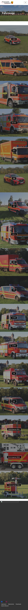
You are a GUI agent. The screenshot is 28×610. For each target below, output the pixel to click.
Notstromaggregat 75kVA (14, 484)
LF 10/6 (14, 317)
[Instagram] (6, 601)
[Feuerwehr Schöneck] (7, 2)
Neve (7, 608)
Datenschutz (11, 604)
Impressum (3, 604)
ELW (14, 66)
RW (14, 373)
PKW (14, 178)
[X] (4, 601)
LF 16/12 (14, 345)
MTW (14, 206)
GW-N (14, 150)
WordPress (19, 608)
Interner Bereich (5, 605)
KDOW (14, 39)
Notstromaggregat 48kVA (14, 429)
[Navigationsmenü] (25, 2)
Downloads (18, 604)
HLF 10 (14, 234)
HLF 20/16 (14, 122)
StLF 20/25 (14, 94)
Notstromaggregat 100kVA (14, 457)
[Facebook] (2, 601)
